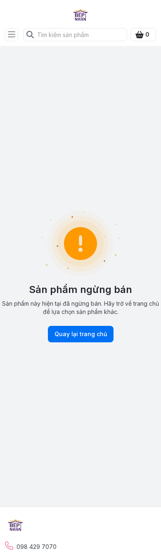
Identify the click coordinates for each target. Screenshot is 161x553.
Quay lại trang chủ (80, 333)
